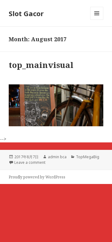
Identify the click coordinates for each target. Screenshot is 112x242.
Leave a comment (29, 162)
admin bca (57, 156)
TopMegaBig (87, 156)
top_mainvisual (41, 64)
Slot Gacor (26, 13)
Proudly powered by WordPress (37, 177)
